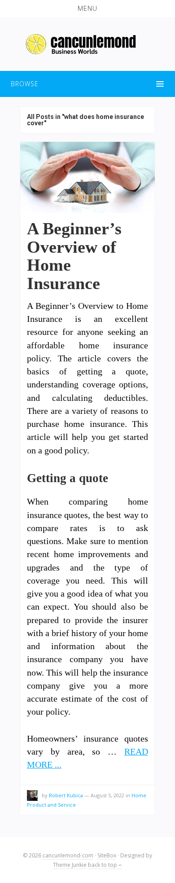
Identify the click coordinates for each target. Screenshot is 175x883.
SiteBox (106, 855)
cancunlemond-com (68, 855)
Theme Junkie (70, 865)
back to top (103, 865)
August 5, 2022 (107, 795)
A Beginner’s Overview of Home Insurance (74, 255)
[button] (87, 8)
